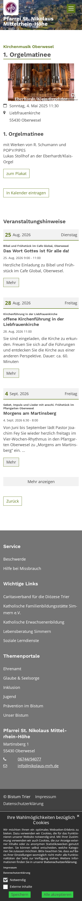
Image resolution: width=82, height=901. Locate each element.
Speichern (19, 894)
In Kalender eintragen (26, 192)
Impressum (10, 867)
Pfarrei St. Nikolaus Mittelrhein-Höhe (35, 733)
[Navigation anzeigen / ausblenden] (71, 8)
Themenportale (21, 656)
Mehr (11, 282)
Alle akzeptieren (57, 894)
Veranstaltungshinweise (34, 221)
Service (12, 546)
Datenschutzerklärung (60, 862)
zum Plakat (16, 173)
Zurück (12, 501)
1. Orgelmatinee (23, 134)
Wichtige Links (20, 583)
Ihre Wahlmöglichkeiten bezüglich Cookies (41, 820)
